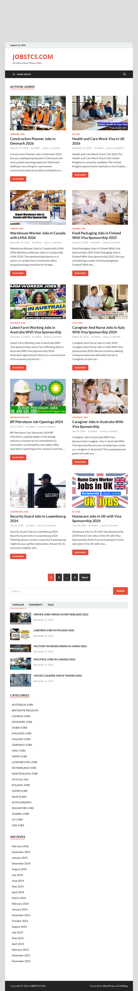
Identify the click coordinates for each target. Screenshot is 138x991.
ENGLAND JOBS (21, 733)
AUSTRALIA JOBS (18, 323)
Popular (18, 604)
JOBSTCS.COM (33, 57)
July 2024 (17, 874)
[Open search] (124, 74)
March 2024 (19, 897)
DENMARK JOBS (17, 134)
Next (85, 577)
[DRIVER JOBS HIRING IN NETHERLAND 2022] (20, 614)
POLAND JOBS (21, 785)
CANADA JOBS (16, 228)
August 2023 (19, 926)
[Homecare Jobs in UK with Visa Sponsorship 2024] (100, 490)
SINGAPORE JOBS (23, 808)
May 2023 (18, 938)
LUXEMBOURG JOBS (19, 512)
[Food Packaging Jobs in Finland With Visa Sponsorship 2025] (100, 207)
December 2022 (21, 955)
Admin (37, 148)
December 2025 (21, 851)
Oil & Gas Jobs (20, 779)
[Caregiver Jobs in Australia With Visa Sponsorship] (100, 396)
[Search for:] (69, 591)
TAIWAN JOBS (20, 813)
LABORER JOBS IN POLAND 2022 (54, 630)
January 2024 (20, 909)
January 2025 (20, 857)
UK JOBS (76, 134)
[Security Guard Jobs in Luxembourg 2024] (38, 490)
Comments (36, 604)
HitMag (123, 985)
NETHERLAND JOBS (24, 767)
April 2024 (18, 892)
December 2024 (21, 863)
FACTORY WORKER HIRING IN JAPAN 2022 (60, 646)
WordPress (109, 985)
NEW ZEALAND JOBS (25, 773)
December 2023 (21, 915)
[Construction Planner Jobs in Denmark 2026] (38, 113)
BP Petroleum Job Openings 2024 (36, 422)
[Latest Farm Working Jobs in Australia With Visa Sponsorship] (38, 302)
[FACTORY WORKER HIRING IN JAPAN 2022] (20, 646)
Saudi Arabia (19, 796)
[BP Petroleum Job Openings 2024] (38, 396)
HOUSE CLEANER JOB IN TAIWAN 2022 (58, 675)
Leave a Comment (51, 148)
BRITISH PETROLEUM (19, 417)
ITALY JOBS (77, 323)
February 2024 (20, 903)
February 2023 (20, 949)
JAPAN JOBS (19, 756)
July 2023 (17, 932)
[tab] (18, 605)
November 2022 (21, 961)
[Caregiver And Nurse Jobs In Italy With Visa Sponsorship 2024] (100, 302)
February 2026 (20, 846)
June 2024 (18, 880)
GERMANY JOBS (22, 744)
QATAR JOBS (19, 790)
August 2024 (19, 869)
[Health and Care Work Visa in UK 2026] (100, 113)
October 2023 (20, 920)
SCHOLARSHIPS (21, 802)
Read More (17, 178)
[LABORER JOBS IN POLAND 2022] (20, 630)
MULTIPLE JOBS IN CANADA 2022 (54, 659)
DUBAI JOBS (19, 727)
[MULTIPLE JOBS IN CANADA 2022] (20, 659)
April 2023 (18, 943)
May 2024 (18, 886)
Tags (51, 604)
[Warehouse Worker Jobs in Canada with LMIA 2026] (38, 207)
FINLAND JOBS (78, 228)
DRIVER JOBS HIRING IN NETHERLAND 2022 (61, 614)
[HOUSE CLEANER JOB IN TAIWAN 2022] (20, 675)
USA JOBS (18, 825)
